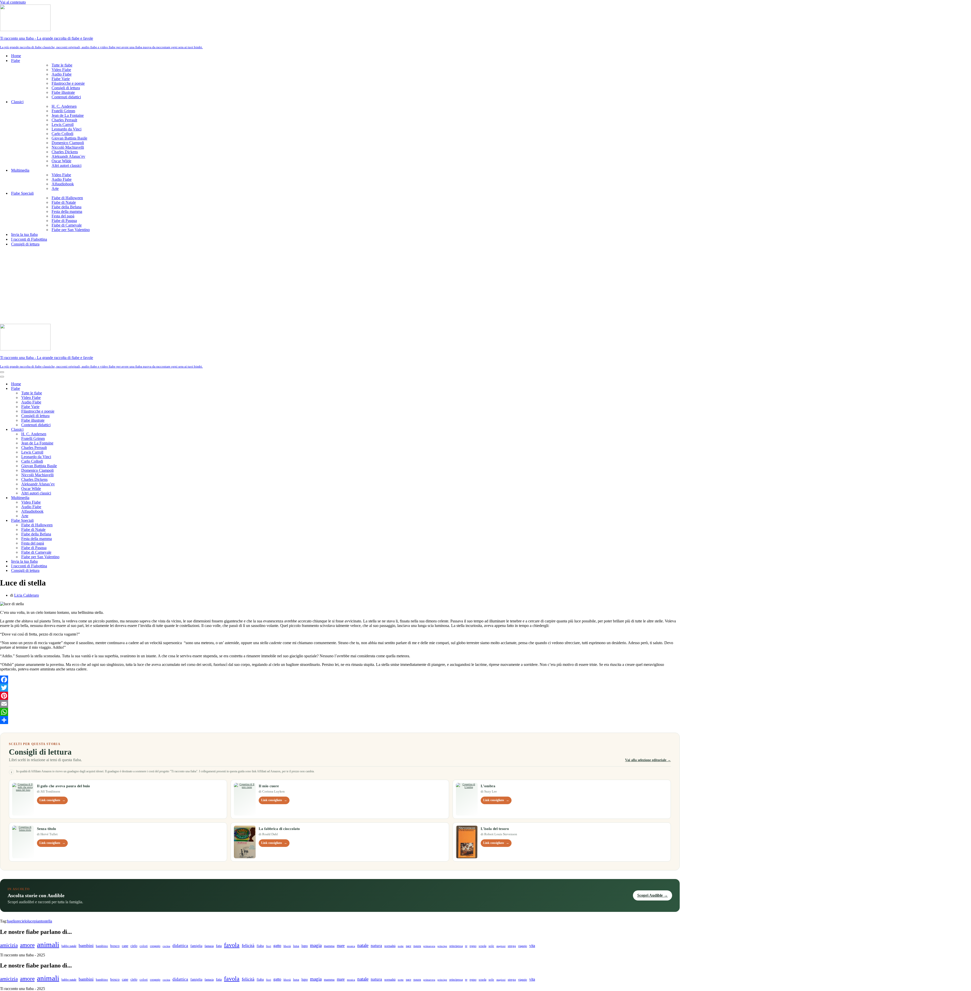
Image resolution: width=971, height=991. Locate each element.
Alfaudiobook (63, 184)
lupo (304, 946)
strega (512, 946)
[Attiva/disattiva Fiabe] (88, 389)
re (466, 946)
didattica (180, 945)
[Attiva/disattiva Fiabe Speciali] (88, 521)
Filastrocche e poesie (68, 83)
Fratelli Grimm (63, 111)
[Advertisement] (485, 286)
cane (125, 946)
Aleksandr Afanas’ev (68, 156)
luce (31, 921)
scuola (482, 946)
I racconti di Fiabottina (29, 239)
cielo (24, 921)
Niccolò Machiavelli (68, 147)
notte (401, 946)
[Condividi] (340, 720)
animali (48, 944)
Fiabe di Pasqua (64, 220)
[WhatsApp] (340, 712)
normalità (389, 946)
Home (16, 56)
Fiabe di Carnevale (67, 225)
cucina (166, 946)
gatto (277, 945)
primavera (429, 946)
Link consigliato (52, 800)
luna (296, 946)
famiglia (196, 946)
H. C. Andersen (64, 106)
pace (408, 946)
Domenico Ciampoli (68, 143)
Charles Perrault (64, 120)
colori (144, 946)
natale (362, 945)
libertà (287, 946)
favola (231, 945)
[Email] (340, 704)
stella (48, 921)
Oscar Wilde (61, 161)
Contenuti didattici (66, 97)
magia (316, 945)
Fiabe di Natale (64, 202)
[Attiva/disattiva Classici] (88, 429)
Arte (55, 188)
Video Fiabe (61, 69)
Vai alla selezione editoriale (648, 760)
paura (417, 946)
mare (341, 945)
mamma (329, 946)
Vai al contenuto (13, 2)
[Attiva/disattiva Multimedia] (88, 498)
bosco (115, 946)
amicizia (9, 945)
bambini (86, 945)
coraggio (155, 946)
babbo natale (68, 946)
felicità (248, 945)
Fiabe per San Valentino (71, 230)
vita (532, 945)
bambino (102, 946)
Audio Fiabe (62, 74)
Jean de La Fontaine (68, 115)
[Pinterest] (340, 696)
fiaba (260, 946)
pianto (39, 921)
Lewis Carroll (63, 124)
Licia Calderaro (26, 595)
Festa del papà (63, 216)
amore (27, 945)
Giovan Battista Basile (69, 138)
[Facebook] (340, 679)
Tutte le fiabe (62, 65)
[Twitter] (340, 688)
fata (219, 946)
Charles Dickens (65, 152)
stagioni (500, 946)
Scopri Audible (652, 895)
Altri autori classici (66, 165)
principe (442, 946)
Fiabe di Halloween (67, 198)
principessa (456, 946)
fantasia (209, 946)
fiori (268, 946)
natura (376, 945)
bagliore (13, 921)
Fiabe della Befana (66, 207)
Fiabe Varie (61, 79)
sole (491, 946)
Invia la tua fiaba (24, 234)
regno (473, 946)
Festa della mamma (67, 211)
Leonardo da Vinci (66, 129)
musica (351, 946)
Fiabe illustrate (63, 92)
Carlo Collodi (62, 133)
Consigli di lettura (66, 88)
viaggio (522, 946)
